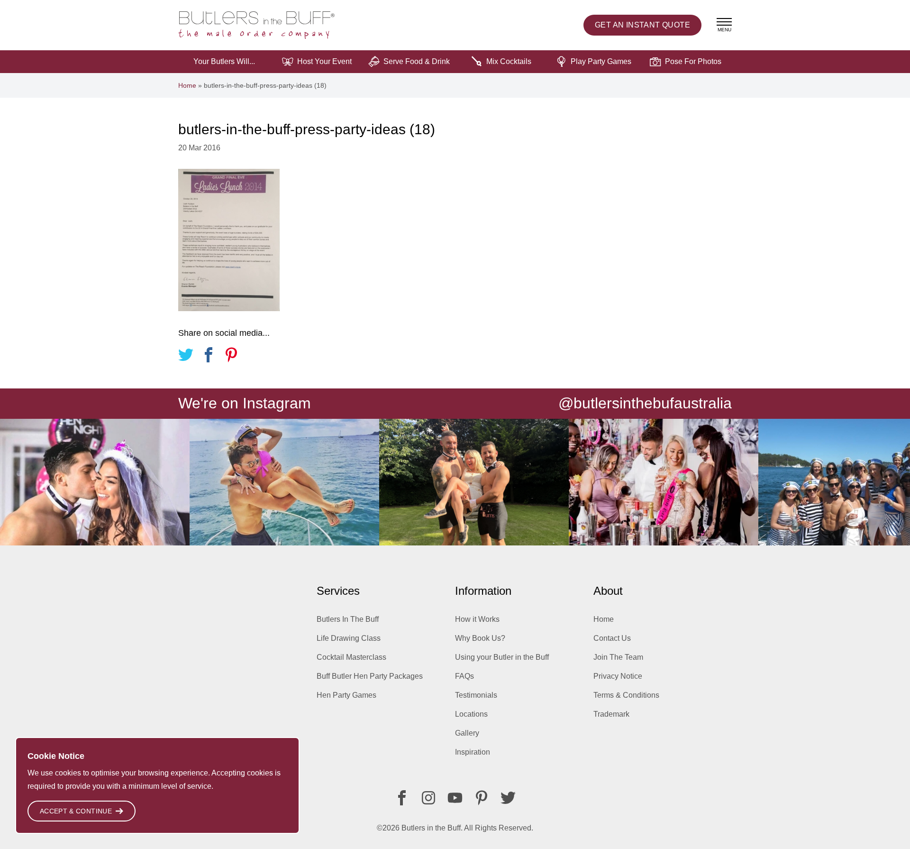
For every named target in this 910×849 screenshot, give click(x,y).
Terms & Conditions (626, 695)
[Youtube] (455, 797)
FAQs (464, 676)
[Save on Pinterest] (231, 356)
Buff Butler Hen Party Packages (370, 676)
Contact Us (612, 638)
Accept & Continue (76, 811)
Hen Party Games (346, 695)
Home (187, 85)
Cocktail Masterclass (351, 657)
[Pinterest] (481, 797)
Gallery (467, 733)
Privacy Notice (617, 676)
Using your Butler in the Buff (502, 657)
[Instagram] (428, 797)
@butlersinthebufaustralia (645, 403)
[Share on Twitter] (185, 356)
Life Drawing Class (349, 638)
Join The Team (618, 657)
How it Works (477, 619)
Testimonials (476, 695)
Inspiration (472, 752)
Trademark (611, 714)
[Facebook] (401, 797)
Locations (471, 714)
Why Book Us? (480, 638)
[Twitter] (508, 797)
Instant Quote (642, 25)
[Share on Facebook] (208, 356)
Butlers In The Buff (348, 619)
